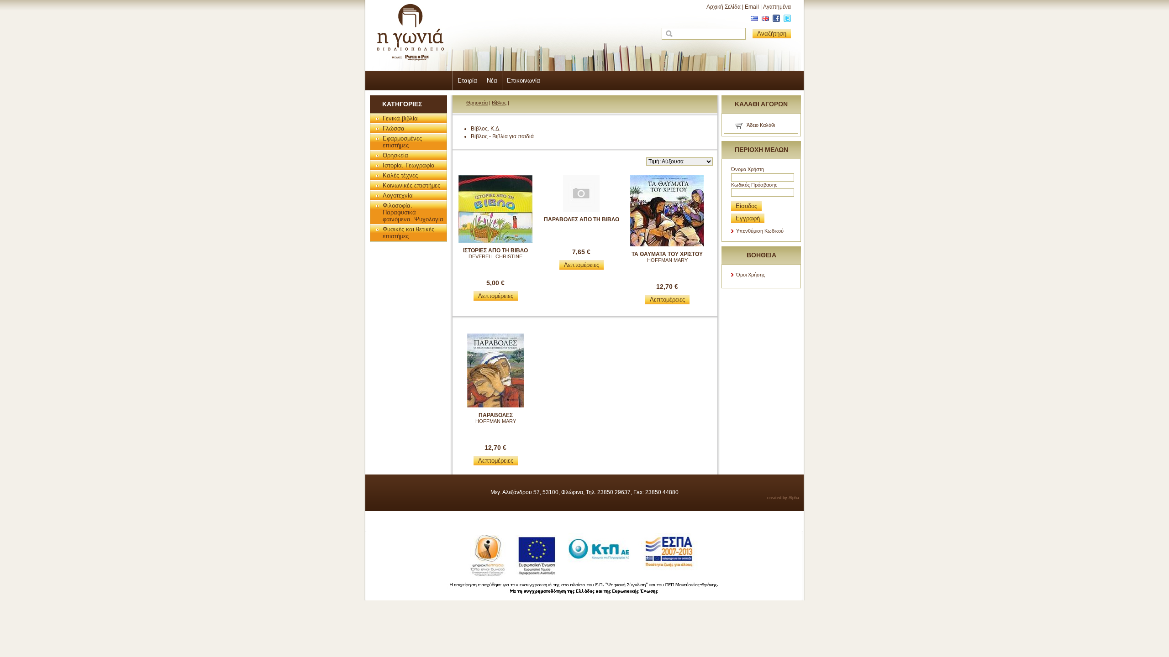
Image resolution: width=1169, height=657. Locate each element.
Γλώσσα (394, 128)
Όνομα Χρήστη (747, 169)
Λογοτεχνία (398, 195)
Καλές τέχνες (400, 175)
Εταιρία (467, 80)
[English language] (764, 20)
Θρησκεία (395, 155)
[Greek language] (753, 20)
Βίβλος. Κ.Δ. (485, 128)
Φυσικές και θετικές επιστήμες (408, 233)
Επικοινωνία (523, 80)
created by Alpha (783, 497)
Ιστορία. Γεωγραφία (409, 165)
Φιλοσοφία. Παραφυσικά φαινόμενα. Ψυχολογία (413, 212)
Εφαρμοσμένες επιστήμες (402, 142)
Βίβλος (499, 102)
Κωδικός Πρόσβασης (754, 185)
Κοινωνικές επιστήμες (411, 185)
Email (752, 7)
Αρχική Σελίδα (723, 7)
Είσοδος (746, 206)
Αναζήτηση (771, 33)
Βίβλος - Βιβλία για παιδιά (502, 136)
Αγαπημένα (777, 7)
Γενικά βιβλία (400, 118)
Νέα (492, 80)
